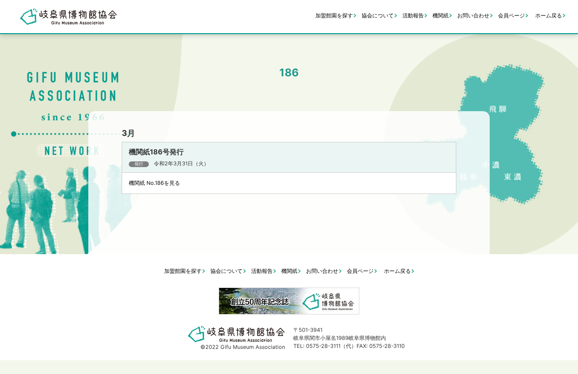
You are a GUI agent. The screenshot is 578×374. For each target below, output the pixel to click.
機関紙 (440, 15)
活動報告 (413, 15)
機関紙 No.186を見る (154, 182)
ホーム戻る (548, 15)
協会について (378, 15)
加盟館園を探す (334, 15)
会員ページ (511, 15)
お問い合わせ (473, 15)
